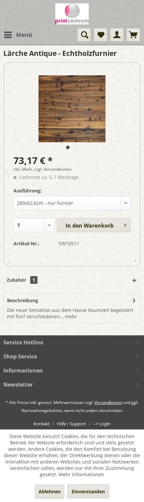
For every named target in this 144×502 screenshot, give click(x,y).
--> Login (102, 424)
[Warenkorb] (133, 34)
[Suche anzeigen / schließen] (84, 34)
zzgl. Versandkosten (52, 169)
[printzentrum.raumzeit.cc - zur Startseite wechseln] (72, 14)
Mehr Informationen (81, 474)
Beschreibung (22, 300)
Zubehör (21, 280)
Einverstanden (88, 491)
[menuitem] (17, 34)
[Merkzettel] (100, 34)
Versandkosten (108, 402)
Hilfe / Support (71, 424)
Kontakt (41, 424)
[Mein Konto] (117, 34)
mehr (70, 316)
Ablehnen (50, 491)
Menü (24, 34)
